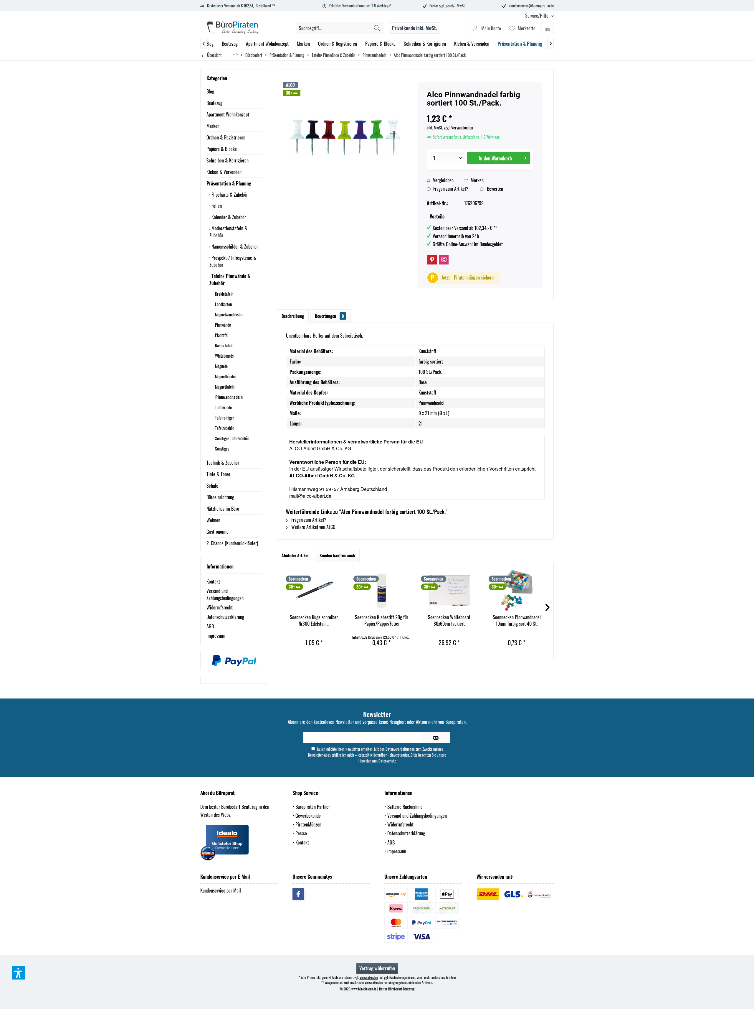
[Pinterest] (432, 259)
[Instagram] (444, 259)
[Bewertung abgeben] (480, 111)
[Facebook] (298, 894)
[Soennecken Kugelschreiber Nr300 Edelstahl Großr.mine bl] (314, 590)
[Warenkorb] (547, 28)
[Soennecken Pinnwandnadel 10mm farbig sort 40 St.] (516, 590)
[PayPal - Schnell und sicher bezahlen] (234, 660)
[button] (18, 973)
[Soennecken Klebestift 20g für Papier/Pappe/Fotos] (381, 590)
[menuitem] (537, 15)
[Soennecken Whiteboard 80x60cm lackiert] (449, 590)
